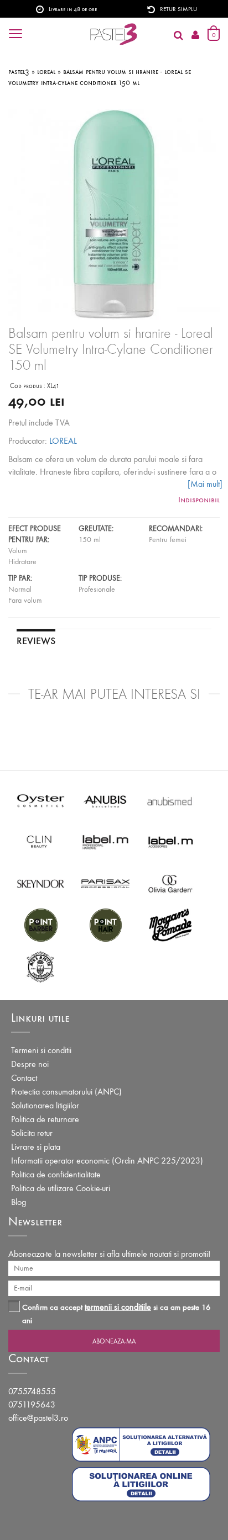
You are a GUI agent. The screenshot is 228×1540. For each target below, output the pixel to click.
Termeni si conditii (41, 1050)
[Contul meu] (195, 35)
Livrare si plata (35, 1146)
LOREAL (63, 441)
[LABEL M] (105, 841)
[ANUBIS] (105, 800)
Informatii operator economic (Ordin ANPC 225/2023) (107, 1160)
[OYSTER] (40, 800)
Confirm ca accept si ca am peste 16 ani (116, 1313)
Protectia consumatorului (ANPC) (66, 1091)
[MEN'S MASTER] (40, 966)
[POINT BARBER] (40, 924)
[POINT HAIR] (105, 924)
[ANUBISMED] (170, 800)
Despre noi (30, 1064)
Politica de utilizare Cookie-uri (60, 1188)
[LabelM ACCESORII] (170, 841)
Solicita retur (32, 1133)
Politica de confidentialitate (56, 1174)
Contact (24, 1077)
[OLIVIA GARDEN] (170, 883)
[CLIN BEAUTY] (40, 841)
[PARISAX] (105, 883)
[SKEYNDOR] (40, 883)
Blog (18, 1202)
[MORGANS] (170, 924)
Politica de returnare (45, 1119)
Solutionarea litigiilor (45, 1105)
